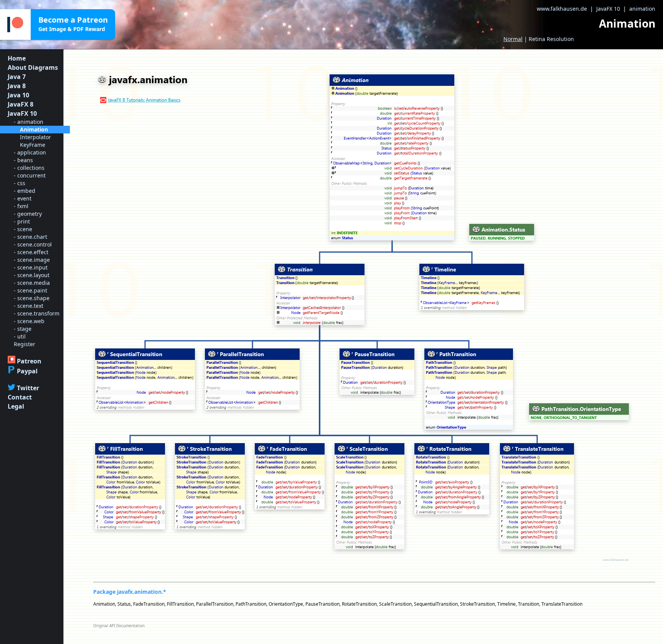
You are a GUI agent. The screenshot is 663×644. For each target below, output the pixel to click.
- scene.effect (31, 252)
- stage (22, 328)
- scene (23, 229)
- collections (29, 167)
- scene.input (31, 267)
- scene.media (32, 282)
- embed (24, 190)
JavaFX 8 (20, 104)
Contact (20, 397)
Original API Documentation (119, 625)
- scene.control (33, 244)
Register (24, 344)
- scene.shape (31, 298)
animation (642, 8)
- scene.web (29, 321)
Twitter (28, 388)
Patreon (29, 361)
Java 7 (17, 76)
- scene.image (32, 259)
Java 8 (17, 86)
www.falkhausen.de (562, 8)
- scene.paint (30, 290)
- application (30, 152)
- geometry (28, 213)
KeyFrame (32, 144)
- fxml (21, 206)
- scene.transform (36, 313)
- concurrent (30, 175)
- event (22, 198)
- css (19, 183)
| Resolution (538, 39)
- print (22, 221)
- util (20, 336)
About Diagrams (33, 67)
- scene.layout (31, 275)
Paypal (27, 371)
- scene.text (28, 305)
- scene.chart (30, 236)
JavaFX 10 (608, 8)
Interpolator (35, 137)
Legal (16, 406)
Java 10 (18, 95)
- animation (28, 121)
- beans (23, 160)
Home (17, 58)
